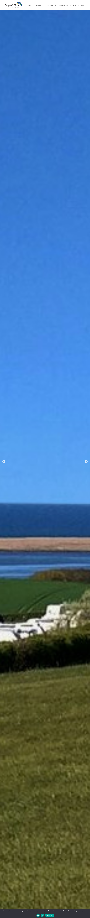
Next (86, 462)
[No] (88, 913)
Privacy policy (50, 915)
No (42, 915)
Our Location (49, 5)
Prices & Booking (63, 5)
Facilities (38, 5)
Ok (38, 915)
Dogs (74, 5)
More (82, 5)
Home (29, 5)
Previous (4, 462)
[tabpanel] (45, 461)
